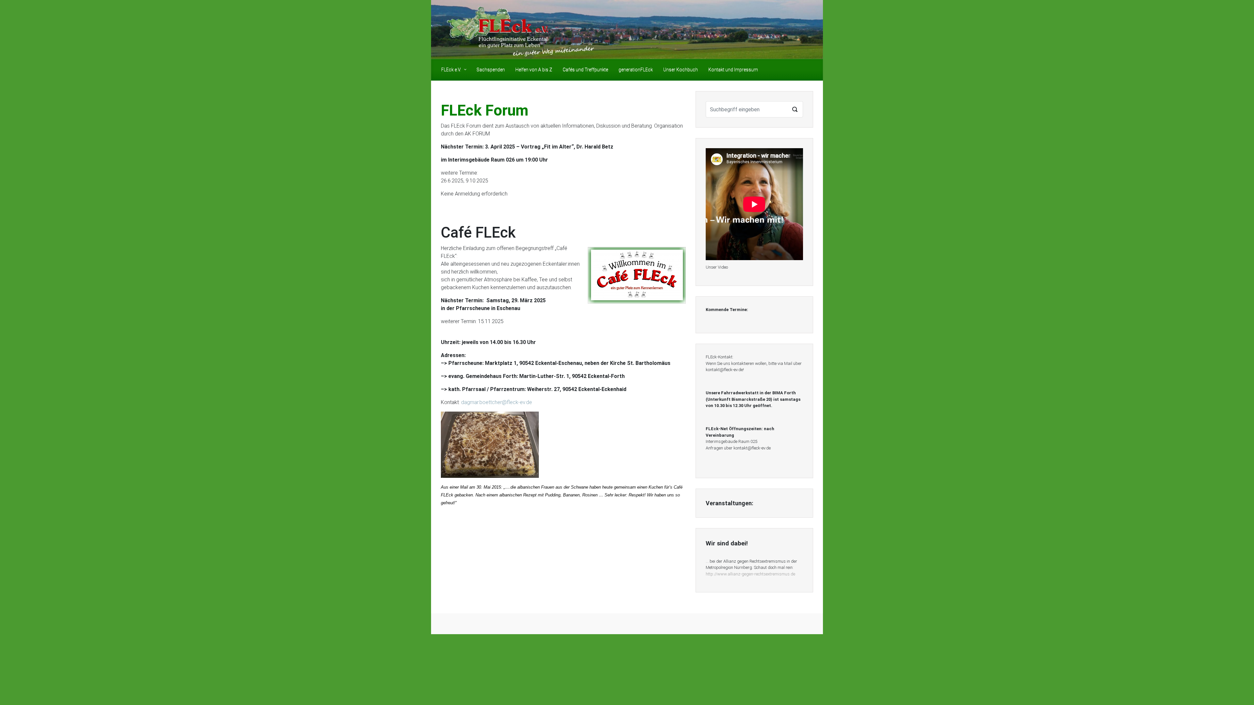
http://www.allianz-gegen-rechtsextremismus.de (750, 574)
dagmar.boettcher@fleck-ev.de (496, 402)
